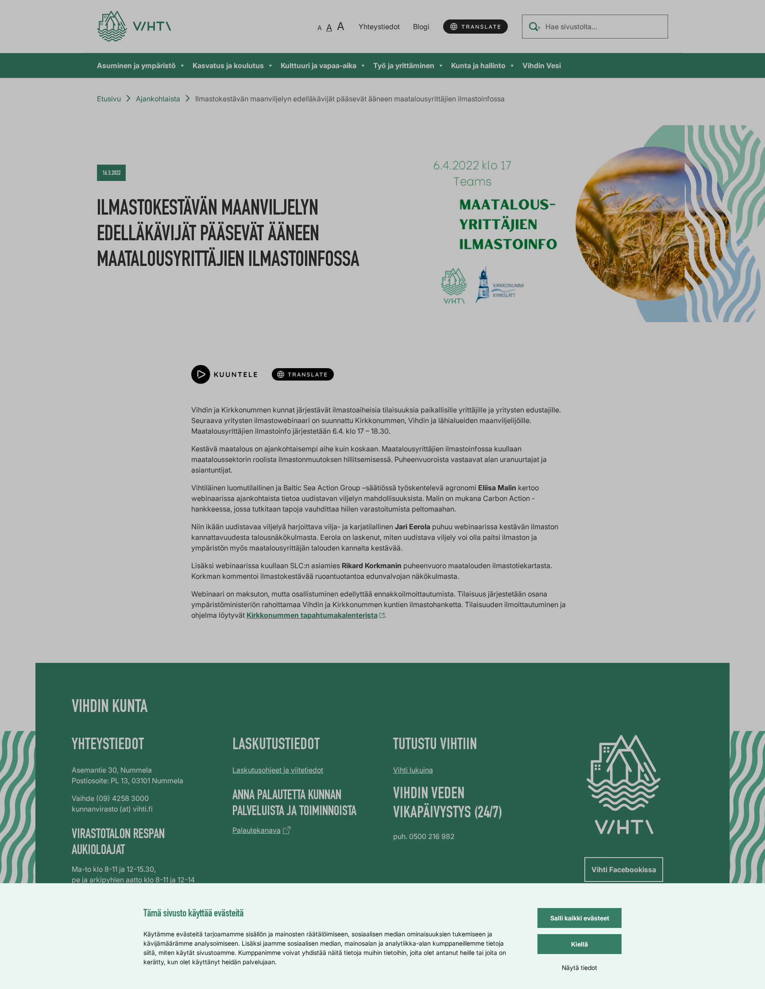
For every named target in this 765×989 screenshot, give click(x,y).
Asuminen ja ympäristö (136, 65)
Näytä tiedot (579, 967)
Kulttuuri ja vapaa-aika (318, 65)
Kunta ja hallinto (478, 65)
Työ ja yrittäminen (403, 65)
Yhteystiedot (379, 26)
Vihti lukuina (413, 770)
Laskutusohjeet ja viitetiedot (277, 770)
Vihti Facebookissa (623, 869)
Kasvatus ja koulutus (228, 65)
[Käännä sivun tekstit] (475, 26)
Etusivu (109, 98)
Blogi (421, 26)
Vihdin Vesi (541, 65)
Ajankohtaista (158, 98)
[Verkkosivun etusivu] (134, 26)
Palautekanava (256, 830)
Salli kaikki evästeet (579, 918)
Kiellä (579, 944)
